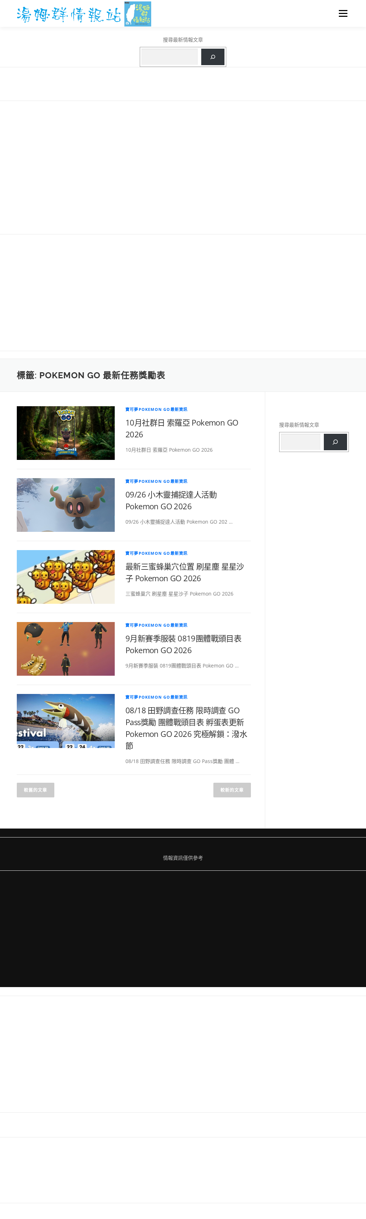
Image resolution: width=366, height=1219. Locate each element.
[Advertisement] (183, 167)
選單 (342, 13)
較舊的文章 (35, 790)
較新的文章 (232, 790)
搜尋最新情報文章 (183, 39)
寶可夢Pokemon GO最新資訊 (156, 409)
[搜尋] (212, 57)
